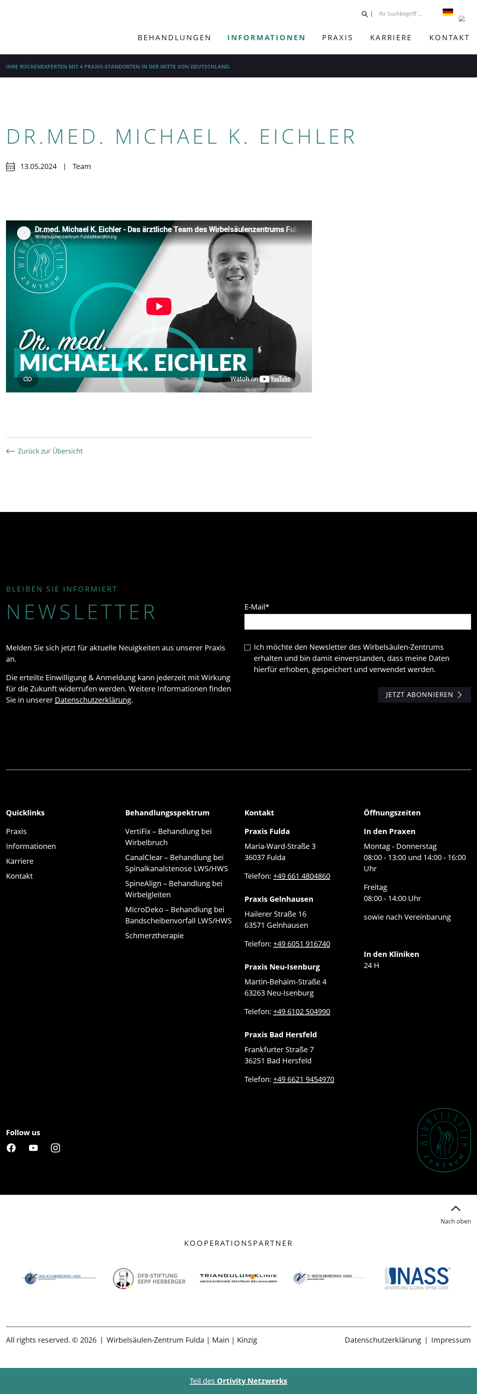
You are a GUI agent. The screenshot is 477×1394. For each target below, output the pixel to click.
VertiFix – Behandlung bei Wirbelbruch (168, 836)
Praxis (16, 831)
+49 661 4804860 (301, 876)
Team (82, 166)
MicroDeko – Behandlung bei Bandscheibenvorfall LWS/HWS (178, 915)
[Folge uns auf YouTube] (33, 1147)
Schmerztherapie (154, 935)
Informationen (31, 846)
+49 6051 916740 (301, 944)
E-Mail (256, 607)
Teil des (238, 1381)
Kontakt (19, 876)
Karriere (20, 861)
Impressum (451, 1340)
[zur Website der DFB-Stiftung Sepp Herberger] (149, 1278)
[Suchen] (366, 14)
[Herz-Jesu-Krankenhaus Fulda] (59, 1278)
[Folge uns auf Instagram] (55, 1147)
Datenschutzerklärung (93, 700)
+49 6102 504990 (301, 1011)
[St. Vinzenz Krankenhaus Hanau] (328, 1278)
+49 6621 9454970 (303, 1079)
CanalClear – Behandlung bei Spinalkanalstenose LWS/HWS (176, 862)
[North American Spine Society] (418, 1278)
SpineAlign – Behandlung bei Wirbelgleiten (173, 889)
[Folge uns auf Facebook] (11, 1147)
